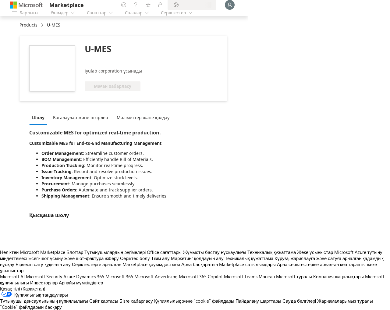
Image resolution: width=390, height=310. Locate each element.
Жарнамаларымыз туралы (345, 301)
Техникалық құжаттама (271, 252)
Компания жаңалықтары (338, 276)
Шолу (38, 117)
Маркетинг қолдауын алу (197, 258)
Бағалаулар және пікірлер (80, 117)
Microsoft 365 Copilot (201, 276)
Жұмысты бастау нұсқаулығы (214, 252)
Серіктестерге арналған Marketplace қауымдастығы (126, 264)
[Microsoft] (26, 5)
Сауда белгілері (299, 301)
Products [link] (28, 25)
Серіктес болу (135, 258)
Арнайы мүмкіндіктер (81, 283)
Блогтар (74, 252)
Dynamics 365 (90, 276)
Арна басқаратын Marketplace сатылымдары (228, 264)
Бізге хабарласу (136, 301)
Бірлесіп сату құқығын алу (43, 264)
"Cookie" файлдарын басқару (31, 307)
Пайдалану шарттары (258, 301)
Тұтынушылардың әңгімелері (115, 252)
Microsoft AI (12, 276)
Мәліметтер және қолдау (143, 117)
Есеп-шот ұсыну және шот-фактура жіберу (73, 258)
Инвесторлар (44, 283)
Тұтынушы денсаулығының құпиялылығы (44, 301)
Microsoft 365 (119, 276)
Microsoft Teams (240, 276)
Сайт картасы (103, 301)
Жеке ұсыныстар (315, 252)
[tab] (39, 117)
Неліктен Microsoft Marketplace (32, 252)
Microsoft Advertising (156, 276)
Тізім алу (160, 258)
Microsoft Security (44, 276)
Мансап (267, 276)
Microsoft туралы (294, 276)
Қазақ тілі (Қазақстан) (22, 289)
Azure (69, 276)
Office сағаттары (164, 252)
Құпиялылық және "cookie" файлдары (194, 301)
